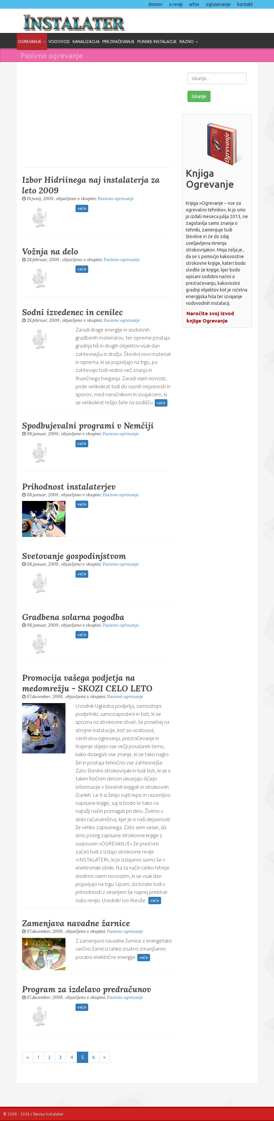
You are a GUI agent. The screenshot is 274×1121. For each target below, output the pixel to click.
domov (155, 4)
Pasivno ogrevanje (116, 198)
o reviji (175, 4)
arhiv (194, 4)
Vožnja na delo (50, 251)
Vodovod (59, 41)
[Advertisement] (97, 114)
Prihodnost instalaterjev (69, 486)
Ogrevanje (30, 41)
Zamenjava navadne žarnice (76, 923)
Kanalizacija (86, 41)
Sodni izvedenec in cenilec (72, 312)
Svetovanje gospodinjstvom (74, 556)
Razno (187, 41)
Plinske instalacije (157, 41)
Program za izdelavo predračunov (86, 989)
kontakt (245, 4)
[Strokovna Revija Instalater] (137, 21)
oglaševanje (218, 4)
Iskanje (199, 96)
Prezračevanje (118, 41)
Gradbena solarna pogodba (73, 617)
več (81, 208)
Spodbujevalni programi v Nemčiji (88, 425)
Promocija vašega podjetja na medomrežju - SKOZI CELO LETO (87, 683)
